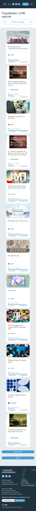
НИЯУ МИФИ (14, 90)
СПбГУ (12, 298)
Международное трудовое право (17, 361)
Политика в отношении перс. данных (12, 494)
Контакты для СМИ (7, 488)
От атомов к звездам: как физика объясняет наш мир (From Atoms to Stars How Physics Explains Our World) (17, 153)
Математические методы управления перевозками (17, 187)
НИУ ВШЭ (13, 403)
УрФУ (12, 124)
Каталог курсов (6, 480)
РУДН (12, 55)
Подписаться (19, 500)
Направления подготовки (10, 484)
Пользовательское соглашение (10, 492)
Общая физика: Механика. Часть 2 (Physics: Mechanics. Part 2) (18, 83)
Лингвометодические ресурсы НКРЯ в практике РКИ (17, 327)
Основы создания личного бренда (17, 396)
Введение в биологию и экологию (16, 117)
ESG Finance (12, 290)
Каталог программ (7, 482)
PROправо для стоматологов (18, 221)
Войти (25, 4)
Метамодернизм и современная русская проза (18, 47)
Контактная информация (8, 490)
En (34, 470)
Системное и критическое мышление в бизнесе (17, 430)
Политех (13, 194)
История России (13, 256)
